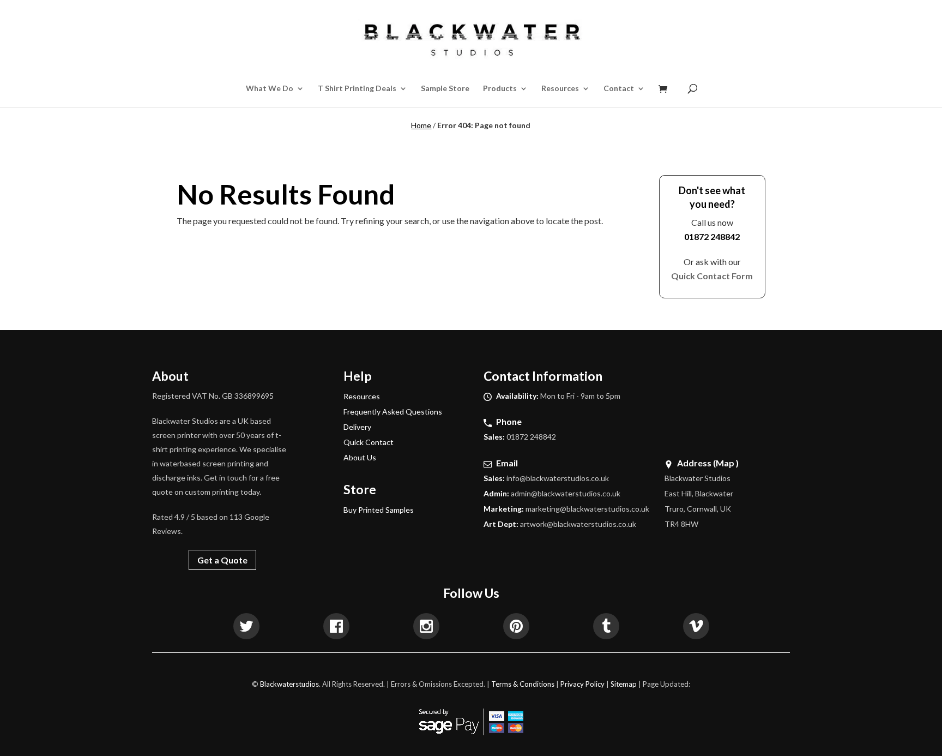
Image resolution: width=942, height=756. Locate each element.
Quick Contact (368, 442)
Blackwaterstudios (289, 684)
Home (421, 125)
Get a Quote (222, 560)
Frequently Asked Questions (392, 411)
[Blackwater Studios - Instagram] (426, 628)
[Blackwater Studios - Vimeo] (696, 628)
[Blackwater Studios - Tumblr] (606, 628)
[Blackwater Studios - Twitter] (246, 628)
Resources (560, 89)
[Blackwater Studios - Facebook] (336, 628)
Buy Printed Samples (378, 509)
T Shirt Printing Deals (357, 89)
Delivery (357, 426)
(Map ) (726, 463)
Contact (618, 89)
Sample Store (445, 89)
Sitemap (624, 684)
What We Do (269, 89)
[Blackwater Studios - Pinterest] (516, 628)
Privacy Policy (582, 684)
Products (500, 89)
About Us (359, 457)
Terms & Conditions (522, 684)
